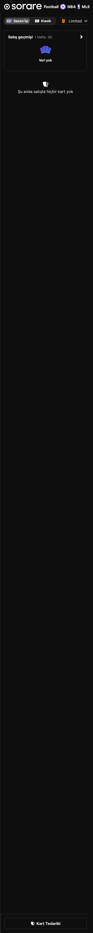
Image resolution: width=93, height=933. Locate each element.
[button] (75, 21)
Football (51, 6)
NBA (71, 6)
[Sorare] (23, 7)
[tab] (43, 21)
